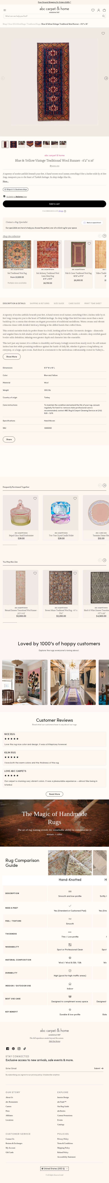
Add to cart (54, 204)
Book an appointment (94, 223)
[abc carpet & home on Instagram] (19, 1048)
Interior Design (63, 1097)
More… (6, 181)
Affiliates (9, 1116)
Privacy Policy (63, 1139)
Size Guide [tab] (59, 303)
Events (60, 1120)
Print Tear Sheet (93, 303)
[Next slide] (104, 236)
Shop (5, 24)
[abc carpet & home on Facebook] (7, 1048)
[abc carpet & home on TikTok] (24, 1048)
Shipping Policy (63, 1148)
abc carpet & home (55, 155)
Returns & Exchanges (14, 1143)
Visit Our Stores (54, 1041)
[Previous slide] (100, 236)
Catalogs (60, 1125)
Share (9, 439)
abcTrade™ (61, 1102)
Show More (11, 356)
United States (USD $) (54, 1168)
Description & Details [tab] (14, 303)
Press (8, 1111)
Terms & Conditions (65, 1143)
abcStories (61, 1111)
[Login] (98, 10)
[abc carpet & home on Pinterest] (13, 1048)
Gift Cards (9, 1152)
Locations (9, 1120)
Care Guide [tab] (74, 303)
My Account (10, 1148)
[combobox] (55, 16)
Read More (54, 794)
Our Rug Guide (63, 1106)
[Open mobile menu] (5, 10)
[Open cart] (104, 10)
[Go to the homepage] (54, 13)
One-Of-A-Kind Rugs (16, 24)
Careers (8, 1106)
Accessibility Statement (66, 1157)
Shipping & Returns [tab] (39, 303)
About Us (9, 1097)
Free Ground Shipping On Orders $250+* (54, 2)
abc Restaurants (12, 1102)
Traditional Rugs (33, 24)
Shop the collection (11, 236)
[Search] (103, 16)
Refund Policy (62, 1152)
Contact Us (10, 1139)
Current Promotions (64, 1116)
